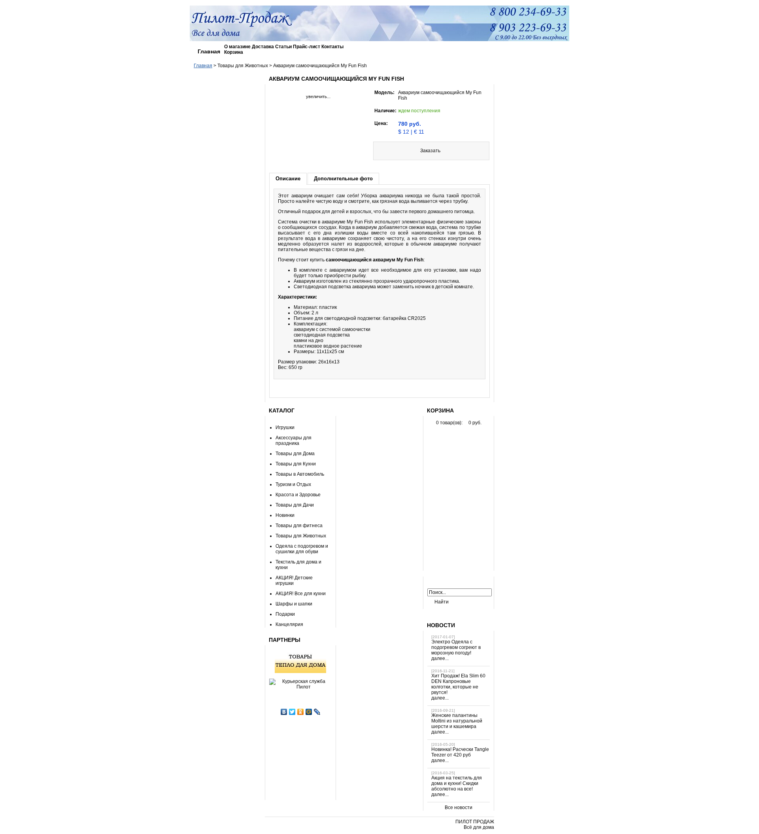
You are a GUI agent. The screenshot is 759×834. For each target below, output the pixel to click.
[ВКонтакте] (284, 712)
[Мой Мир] (309, 712)
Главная (209, 51)
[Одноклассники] (300, 712)
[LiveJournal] (317, 712)
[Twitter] (292, 712)
